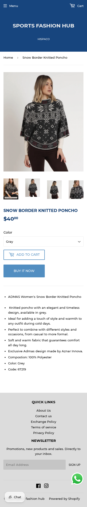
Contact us (43, 416)
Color (7, 232)
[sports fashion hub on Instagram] (46, 486)
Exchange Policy (43, 421)
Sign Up (75, 465)
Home (8, 57)
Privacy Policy (43, 433)
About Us (43, 410)
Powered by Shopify (64, 498)
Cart (80, 6)
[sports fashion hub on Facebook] (38, 486)
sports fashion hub (43, 25)
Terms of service (43, 427)
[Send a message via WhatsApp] (77, 478)
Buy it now (24, 271)
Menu (13, 6)
